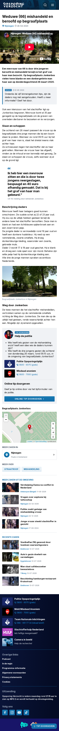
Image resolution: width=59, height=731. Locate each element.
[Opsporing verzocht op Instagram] (12, 712)
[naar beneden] (53, 437)
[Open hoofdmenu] (52, 5)
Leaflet (29, 441)
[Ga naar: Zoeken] (45, 5)
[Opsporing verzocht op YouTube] (19, 712)
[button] (29, 427)
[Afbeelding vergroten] (55, 268)
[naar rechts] (53, 432)
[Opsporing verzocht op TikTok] (26, 712)
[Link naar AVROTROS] (24, 724)
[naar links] (53, 428)
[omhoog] (53, 424)
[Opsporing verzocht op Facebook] (5, 712)
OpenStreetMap (41, 441)
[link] (29, 455)
